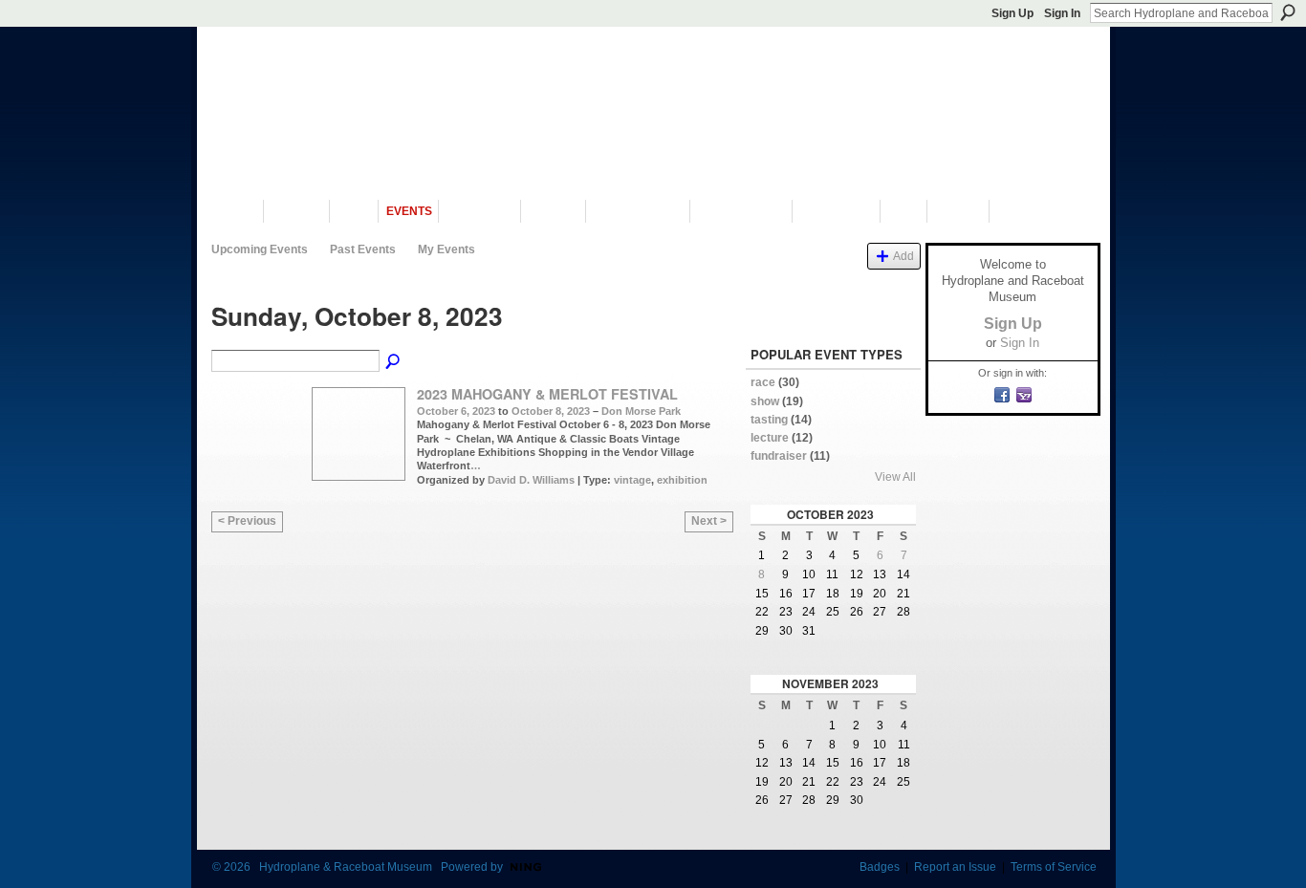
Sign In (1062, 13)
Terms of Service (1054, 867)
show (765, 401)
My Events (446, 249)
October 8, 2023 (551, 411)
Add (903, 255)
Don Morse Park (641, 411)
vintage (632, 480)
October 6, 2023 (456, 411)
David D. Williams (531, 480)
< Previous (247, 521)
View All (895, 477)
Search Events (394, 362)
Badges (880, 867)
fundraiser (779, 456)
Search (1287, 12)
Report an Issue (955, 867)
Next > (709, 521)
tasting (769, 419)
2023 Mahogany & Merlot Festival (547, 393)
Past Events (363, 249)
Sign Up (1012, 13)
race (763, 382)
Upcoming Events (259, 249)
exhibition (682, 480)
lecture (770, 437)
